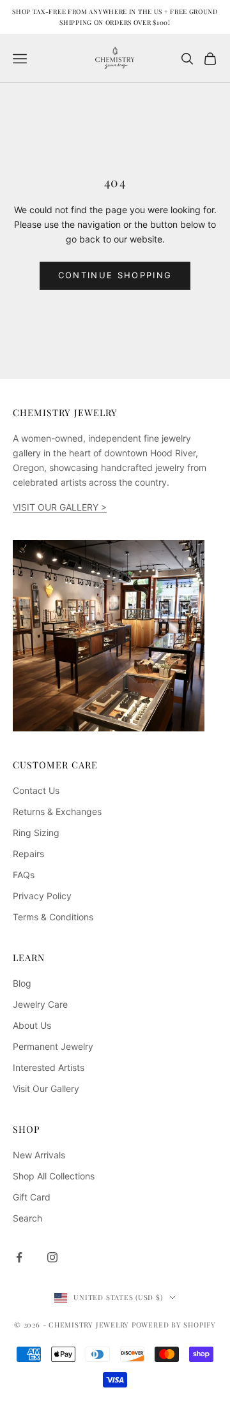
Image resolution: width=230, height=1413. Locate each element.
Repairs (28, 853)
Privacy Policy (42, 895)
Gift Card (31, 1197)
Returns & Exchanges (57, 811)
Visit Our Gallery (46, 1088)
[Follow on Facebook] (19, 1257)
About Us (32, 1025)
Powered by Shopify (174, 1324)
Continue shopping (115, 275)
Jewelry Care (40, 1004)
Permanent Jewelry (53, 1046)
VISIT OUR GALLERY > (60, 507)
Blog (22, 983)
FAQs (23, 874)
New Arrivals (39, 1154)
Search (27, 1218)
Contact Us (36, 790)
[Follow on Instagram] (52, 1257)
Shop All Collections (54, 1175)
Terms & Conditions (53, 916)
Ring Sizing (36, 832)
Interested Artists (48, 1067)
